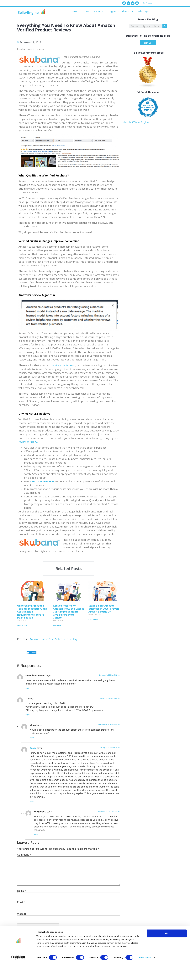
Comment (24, 854)
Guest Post (47, 639)
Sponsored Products (42, 481)
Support (112, 11)
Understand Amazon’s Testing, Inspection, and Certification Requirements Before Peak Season (32, 611)
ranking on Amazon (63, 365)
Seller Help (61, 639)
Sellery (73, 639)
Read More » (22, 625)
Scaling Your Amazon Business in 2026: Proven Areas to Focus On (103, 608)
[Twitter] (133, 3)
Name (21, 891)
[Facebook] (124, 3)
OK (166, 933)
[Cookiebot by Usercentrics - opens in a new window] (18, 957)
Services (86, 11)
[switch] (80, 957)
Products (73, 11)
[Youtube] (137, 3)
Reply (27, 688)
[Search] (164, 26)
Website (21, 914)
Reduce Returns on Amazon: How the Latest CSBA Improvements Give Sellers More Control (68, 611)
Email (21, 902)
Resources (98, 11)
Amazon (34, 639)
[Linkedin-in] (128, 3)
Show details (145, 957)
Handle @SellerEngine (136, 122)
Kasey (33, 748)
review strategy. (28, 441)
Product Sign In (143, 11)
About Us (126, 11)
